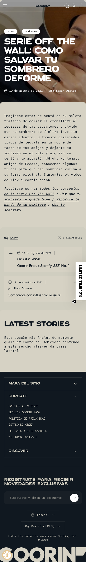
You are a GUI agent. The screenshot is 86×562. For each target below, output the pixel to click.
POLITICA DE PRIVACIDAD (27, 418)
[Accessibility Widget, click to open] (7, 555)
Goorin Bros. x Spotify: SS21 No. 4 (43, 265)
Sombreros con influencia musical (34, 295)
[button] (81, 281)
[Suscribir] (74, 498)
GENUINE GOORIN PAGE (24, 412)
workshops (31, 31)
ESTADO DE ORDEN (21, 424)
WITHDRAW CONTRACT (23, 437)
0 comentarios (72, 238)
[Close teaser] (74, 301)
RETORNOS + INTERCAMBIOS (28, 431)
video (11, 31)
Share (14, 238)
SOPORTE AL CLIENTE (24, 406)
